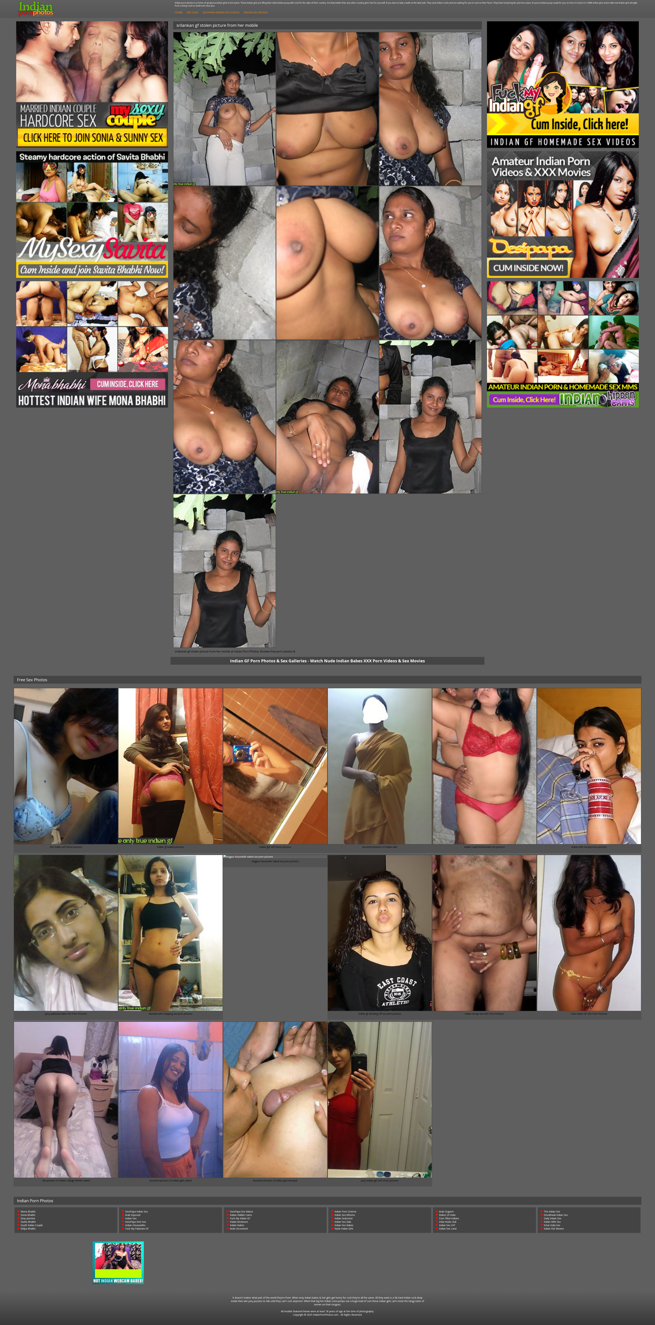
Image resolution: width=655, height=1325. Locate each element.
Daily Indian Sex (552, 1218)
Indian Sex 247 (447, 1225)
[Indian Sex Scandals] (563, 344)
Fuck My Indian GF (240, 1218)
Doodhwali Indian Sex (556, 1215)
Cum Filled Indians (449, 1218)
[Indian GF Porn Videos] (563, 84)
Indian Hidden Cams (241, 1215)
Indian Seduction (343, 1218)
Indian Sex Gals (342, 1221)
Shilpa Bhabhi (28, 1228)
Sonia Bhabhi (28, 1215)
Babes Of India (447, 1215)
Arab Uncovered (239, 1228)
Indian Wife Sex (552, 1221)
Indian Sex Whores (344, 1215)
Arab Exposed (132, 1215)
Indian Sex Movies (256, 12)
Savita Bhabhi (28, 1221)
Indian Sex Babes (343, 1225)
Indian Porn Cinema (345, 1211)
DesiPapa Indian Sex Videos (221, 12)
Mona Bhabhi (28, 1211)
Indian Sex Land (447, 1228)
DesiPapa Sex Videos (241, 1211)
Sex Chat (193, 12)
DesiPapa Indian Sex (136, 1211)
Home (179, 12)
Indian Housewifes (135, 1225)
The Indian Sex (552, 1211)
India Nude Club (447, 1221)
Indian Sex (130, 1218)
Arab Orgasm (446, 1211)
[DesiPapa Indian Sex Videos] (563, 214)
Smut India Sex (552, 1225)
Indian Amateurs (239, 1221)
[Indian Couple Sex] (92, 84)
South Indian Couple (32, 1225)
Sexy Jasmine (28, 1218)
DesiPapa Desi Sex (135, 1221)
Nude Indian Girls (343, 1228)
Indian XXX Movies (554, 1228)
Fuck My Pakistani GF (137, 1228)
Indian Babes (237, 1225)
